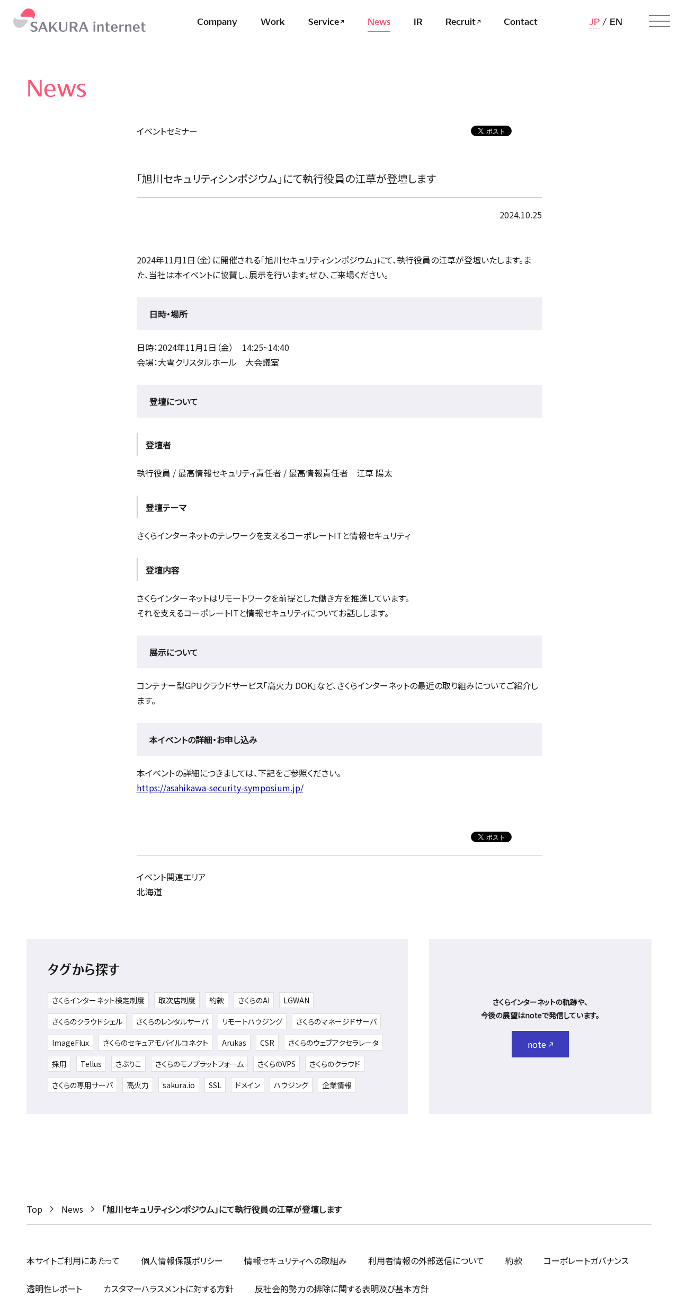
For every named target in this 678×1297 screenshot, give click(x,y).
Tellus (91, 1063)
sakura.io (179, 1085)
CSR (267, 1042)
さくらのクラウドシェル (87, 1021)
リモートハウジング (252, 1021)
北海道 (149, 891)
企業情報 (337, 1085)
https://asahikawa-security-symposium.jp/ (220, 787)
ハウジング (291, 1085)
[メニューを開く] (659, 21)
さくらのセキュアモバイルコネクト (155, 1042)
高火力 (138, 1085)
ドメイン (247, 1085)
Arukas (234, 1042)
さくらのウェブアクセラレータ (333, 1042)
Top (34, 1209)
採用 (59, 1063)
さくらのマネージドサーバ (336, 1021)
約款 (216, 1000)
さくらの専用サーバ (82, 1085)
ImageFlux (70, 1042)
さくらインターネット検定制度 (98, 1000)
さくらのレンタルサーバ (172, 1021)
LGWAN (296, 1000)
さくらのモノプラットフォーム (199, 1063)
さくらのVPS (276, 1063)
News (72, 1209)
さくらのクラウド (334, 1063)
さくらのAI (254, 1000)
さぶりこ (128, 1063)
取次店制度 (176, 1000)
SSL (215, 1085)
